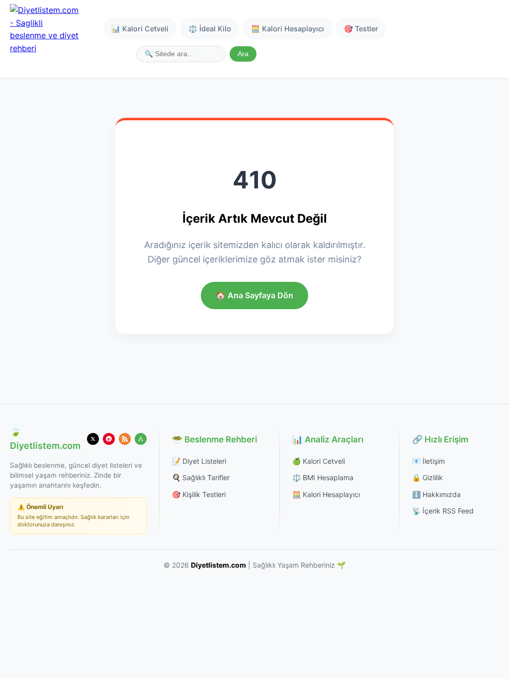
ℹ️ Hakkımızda (436, 494)
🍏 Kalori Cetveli (318, 461)
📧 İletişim (428, 461)
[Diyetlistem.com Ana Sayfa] (45, 39)
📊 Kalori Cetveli (140, 28)
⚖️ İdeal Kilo (209, 28)
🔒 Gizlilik (427, 477)
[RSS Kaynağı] (125, 439)
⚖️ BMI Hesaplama (322, 477)
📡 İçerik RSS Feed (443, 511)
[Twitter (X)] (93, 439)
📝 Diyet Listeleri (199, 461)
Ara (243, 54)
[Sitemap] (141, 439)
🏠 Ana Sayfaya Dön (254, 295)
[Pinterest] (109, 439)
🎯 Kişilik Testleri (199, 494)
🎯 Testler (361, 28)
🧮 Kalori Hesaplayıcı (287, 28)
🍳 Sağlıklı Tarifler (201, 477)
